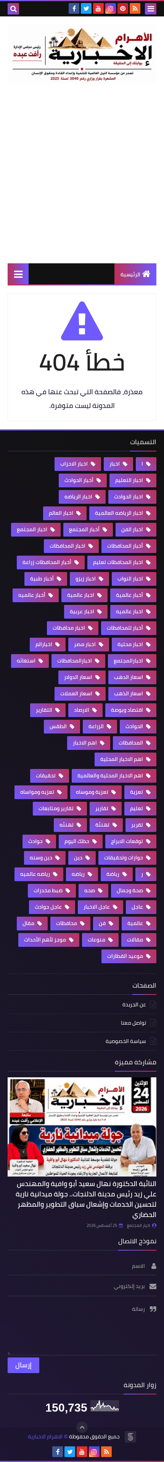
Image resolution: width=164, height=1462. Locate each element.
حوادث (36, 841)
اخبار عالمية (81, 595)
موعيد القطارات (125, 956)
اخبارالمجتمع (129, 661)
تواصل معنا (133, 1023)
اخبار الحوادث (129, 496)
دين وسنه (41, 857)
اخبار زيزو (86, 579)
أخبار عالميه (32, 595)
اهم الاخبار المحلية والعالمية (110, 775)
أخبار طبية (42, 579)
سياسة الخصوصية (126, 1041)
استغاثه (27, 661)
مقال (29, 923)
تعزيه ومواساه (37, 792)
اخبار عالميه (130, 611)
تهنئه (67, 825)
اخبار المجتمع (32, 529)
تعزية (137, 792)
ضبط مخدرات (49, 890)
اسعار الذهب (129, 693)
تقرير (137, 825)
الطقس (59, 726)
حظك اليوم (77, 841)
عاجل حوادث (49, 907)
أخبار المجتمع (85, 529)
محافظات (67, 923)
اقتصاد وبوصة (127, 710)
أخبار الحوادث (79, 480)
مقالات (135, 940)
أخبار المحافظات (125, 546)
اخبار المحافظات (68, 546)
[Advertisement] (82, 173)
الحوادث (134, 726)
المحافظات (131, 743)
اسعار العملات (76, 693)
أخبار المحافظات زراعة (47, 562)
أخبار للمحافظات (125, 628)
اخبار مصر (85, 644)
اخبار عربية (82, 611)
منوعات (97, 940)
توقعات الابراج (127, 841)
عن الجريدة (134, 1005)
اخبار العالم (61, 513)
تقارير (102, 808)
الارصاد (82, 710)
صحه (90, 890)
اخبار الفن (132, 529)
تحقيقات (46, 775)
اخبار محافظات (69, 628)
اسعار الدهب (129, 677)
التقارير (44, 710)
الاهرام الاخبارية (45, 1437)
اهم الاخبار (85, 743)
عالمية (135, 923)
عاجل (138, 907)
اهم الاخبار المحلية (122, 759)
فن (103, 923)
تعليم (137, 808)
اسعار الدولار (78, 677)
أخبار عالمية (130, 595)
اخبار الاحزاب (74, 464)
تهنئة (103, 825)
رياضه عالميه (35, 874)
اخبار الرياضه (78, 496)
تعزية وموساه (92, 792)
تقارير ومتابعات (57, 808)
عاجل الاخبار (97, 907)
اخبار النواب (130, 579)
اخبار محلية (130, 644)
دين (79, 857)
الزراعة (96, 726)
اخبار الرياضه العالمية (119, 513)
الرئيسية (130, 274)
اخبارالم (44, 644)
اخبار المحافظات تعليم (118, 562)
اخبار (115, 464)
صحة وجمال (130, 890)
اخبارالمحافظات (75, 661)
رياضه (79, 874)
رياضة (113, 874)
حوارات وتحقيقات (124, 857)
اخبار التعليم (129, 480)
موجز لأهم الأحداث (45, 940)
